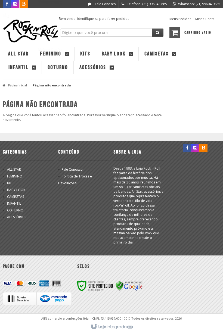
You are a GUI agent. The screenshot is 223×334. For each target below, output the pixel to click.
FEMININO (14, 176)
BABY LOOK (16, 190)
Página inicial (17, 85)
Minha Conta (205, 19)
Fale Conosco (105, 4)
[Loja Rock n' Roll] (27, 26)
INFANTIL (14, 203)
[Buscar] (157, 33)
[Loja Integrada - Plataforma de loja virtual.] (111, 327)
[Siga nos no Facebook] (187, 148)
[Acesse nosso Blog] (203, 148)
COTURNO (15, 210)
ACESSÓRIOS (16, 217)
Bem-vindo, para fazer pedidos (94, 18)
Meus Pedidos (180, 19)
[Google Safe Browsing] (129, 285)
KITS (10, 183)
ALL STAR (14, 169)
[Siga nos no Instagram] (195, 148)
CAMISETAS (15, 196)
